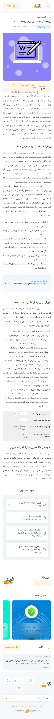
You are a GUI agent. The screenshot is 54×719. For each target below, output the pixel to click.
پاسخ (45, 667)
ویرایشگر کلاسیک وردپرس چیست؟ (23, 80)
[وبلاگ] (49, 17)
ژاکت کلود (15, 706)
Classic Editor (9, 153)
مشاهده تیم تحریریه (42, 583)
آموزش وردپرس (41, 17)
